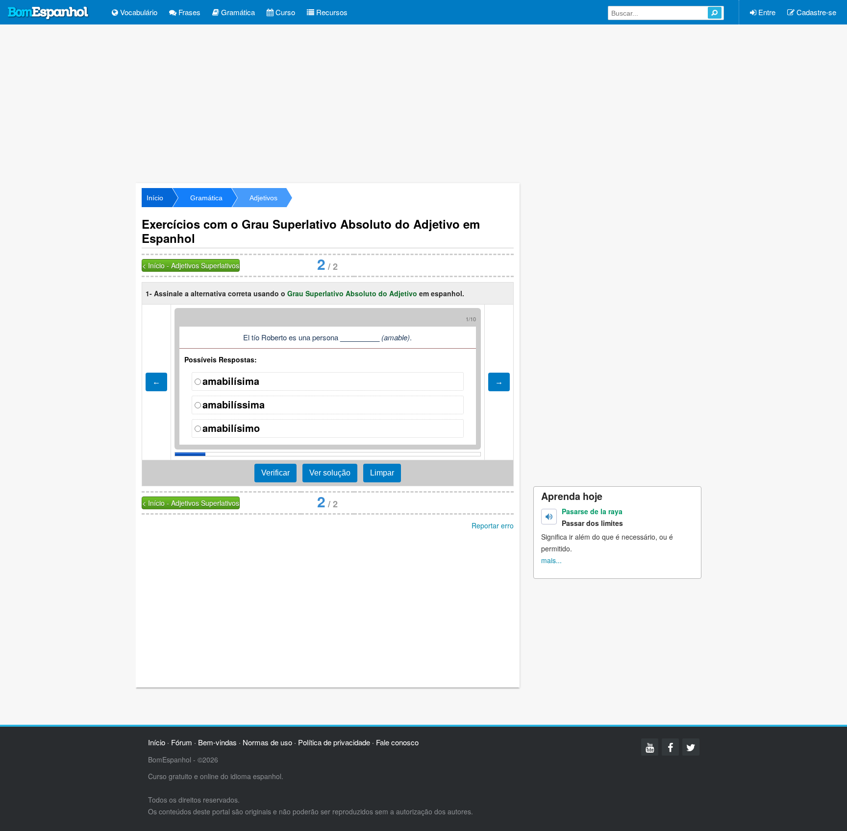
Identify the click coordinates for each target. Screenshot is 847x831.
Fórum (181, 742)
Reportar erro (493, 525)
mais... (551, 560)
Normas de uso (267, 742)
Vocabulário (137, 12)
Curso (284, 12)
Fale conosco (397, 742)
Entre (765, 12)
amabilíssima (233, 404)
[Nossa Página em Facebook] (670, 747)
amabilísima (230, 381)
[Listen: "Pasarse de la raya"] (549, 516)
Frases (188, 12)
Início (155, 198)
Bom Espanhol (48, 13)
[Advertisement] (423, 102)
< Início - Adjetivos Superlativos (190, 265)
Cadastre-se (815, 12)
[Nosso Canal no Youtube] (649, 747)
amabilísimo (231, 428)
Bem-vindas (217, 742)
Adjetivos (263, 198)
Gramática (237, 12)
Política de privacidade (334, 742)
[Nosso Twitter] (690, 747)
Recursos (331, 12)
